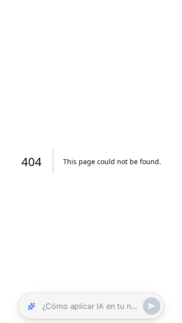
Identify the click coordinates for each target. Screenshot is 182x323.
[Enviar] (152, 306)
